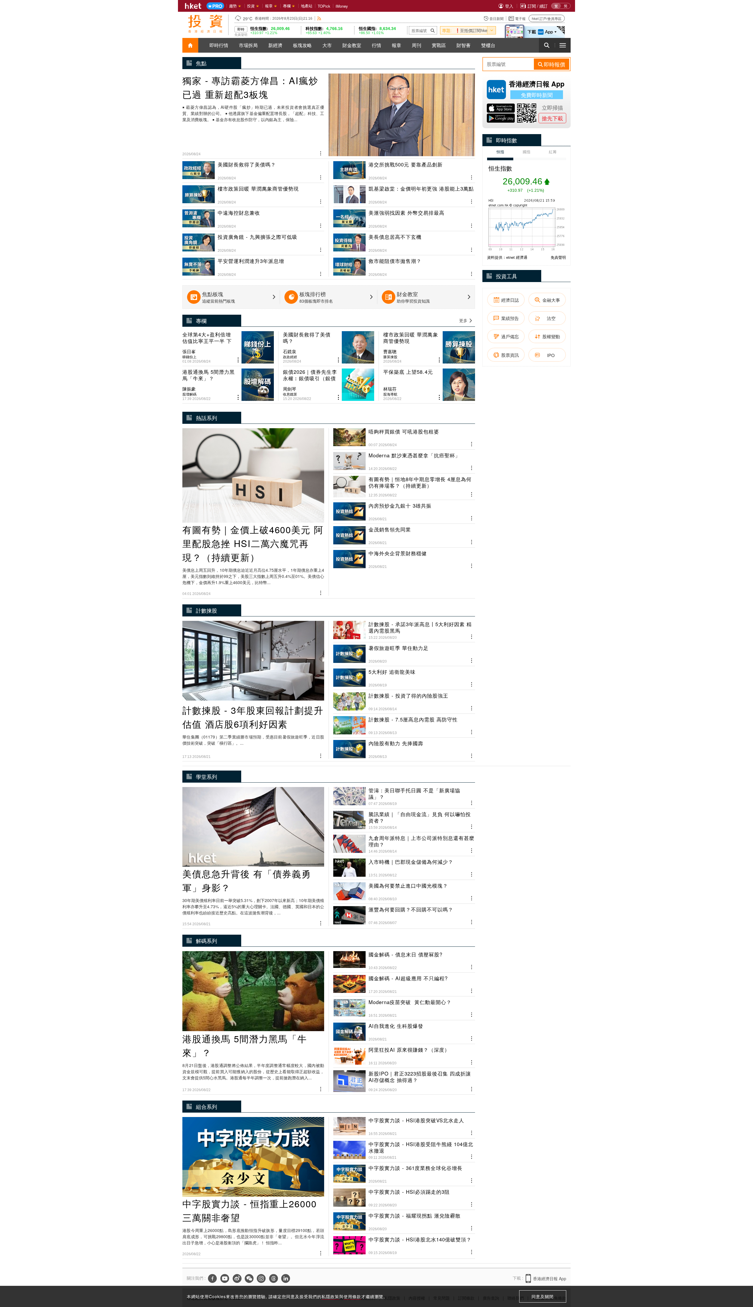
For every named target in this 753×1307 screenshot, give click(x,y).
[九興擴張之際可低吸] (253, 241)
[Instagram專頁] (261, 1278)
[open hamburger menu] (563, 45)
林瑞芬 (390, 388)
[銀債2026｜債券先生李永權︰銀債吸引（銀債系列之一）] (328, 385)
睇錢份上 (189, 356)
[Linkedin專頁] (285, 1278)
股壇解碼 (189, 394)
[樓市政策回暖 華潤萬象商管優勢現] (253, 192)
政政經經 (290, 356)
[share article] (238, 360)
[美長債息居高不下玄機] (404, 241)
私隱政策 (330, 1296)
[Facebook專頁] (212, 1278)
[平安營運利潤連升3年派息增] (253, 265)
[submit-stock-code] (432, 30)
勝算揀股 (390, 356)
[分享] (320, 152)
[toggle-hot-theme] (491, 30)
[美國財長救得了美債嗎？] (253, 170)
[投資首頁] (190, 45)
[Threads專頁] (273, 1278)
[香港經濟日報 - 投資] (205, 24)
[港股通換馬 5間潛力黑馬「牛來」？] (228, 385)
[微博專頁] (237, 1278)
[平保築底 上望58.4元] (429, 385)
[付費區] (215, 6)
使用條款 (352, 1296)
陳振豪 (189, 388)
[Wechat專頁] (249, 1278)
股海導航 (390, 394)
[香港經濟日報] (193, 6)
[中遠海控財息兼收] (253, 216)
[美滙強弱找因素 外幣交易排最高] (404, 216)
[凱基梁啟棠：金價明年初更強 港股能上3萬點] (404, 192)
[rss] (319, 18)
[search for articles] (547, 45)
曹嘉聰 (390, 351)
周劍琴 (289, 388)
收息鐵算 (290, 394)
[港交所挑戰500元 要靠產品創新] (404, 170)
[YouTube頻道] (224, 1278)
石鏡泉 (289, 351)
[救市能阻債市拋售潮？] (404, 265)
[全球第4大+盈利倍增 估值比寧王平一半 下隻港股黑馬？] (228, 347)
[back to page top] (736, 1274)
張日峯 (189, 351)
